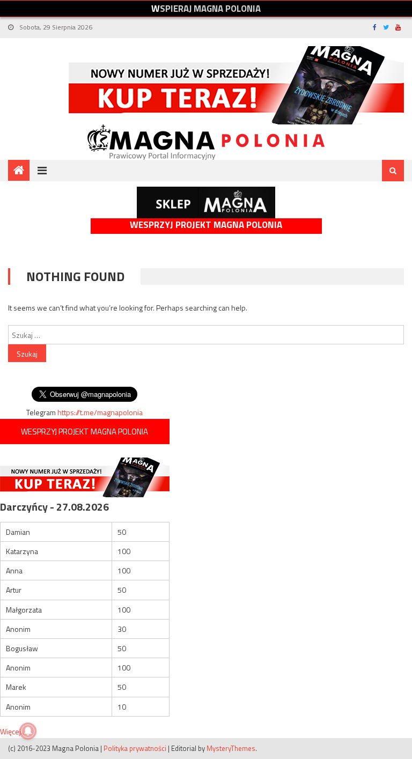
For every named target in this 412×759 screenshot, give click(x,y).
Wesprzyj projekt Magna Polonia (206, 225)
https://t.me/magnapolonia (100, 412)
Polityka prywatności (135, 748)
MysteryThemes (231, 748)
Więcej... (13, 731)
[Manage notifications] (27, 731)
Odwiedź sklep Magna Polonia (206, 202)
